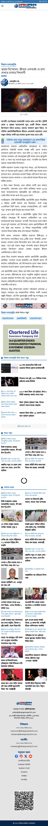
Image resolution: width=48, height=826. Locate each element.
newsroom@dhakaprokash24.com (24, 731)
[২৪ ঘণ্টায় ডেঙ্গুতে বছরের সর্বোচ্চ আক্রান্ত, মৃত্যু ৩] (12, 516)
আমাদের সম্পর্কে (24, 768)
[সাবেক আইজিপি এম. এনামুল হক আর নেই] (12, 574)
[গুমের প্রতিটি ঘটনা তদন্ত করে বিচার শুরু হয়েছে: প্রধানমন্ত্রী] (36, 460)
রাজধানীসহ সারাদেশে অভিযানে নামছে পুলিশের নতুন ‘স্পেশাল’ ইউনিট (36, 658)
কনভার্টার (24, 779)
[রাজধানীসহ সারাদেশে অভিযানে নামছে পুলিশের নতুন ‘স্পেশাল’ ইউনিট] (36, 649)
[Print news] (45, 88)
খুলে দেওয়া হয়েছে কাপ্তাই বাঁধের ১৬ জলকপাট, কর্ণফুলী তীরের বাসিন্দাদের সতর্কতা (35, 623)
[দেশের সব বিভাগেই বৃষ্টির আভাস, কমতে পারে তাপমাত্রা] (36, 494)
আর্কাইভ (24, 776)
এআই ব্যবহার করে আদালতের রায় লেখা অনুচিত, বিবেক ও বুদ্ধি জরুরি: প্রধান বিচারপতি (12, 623)
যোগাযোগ (24, 772)
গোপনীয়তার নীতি (24, 761)
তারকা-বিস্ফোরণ (35, 318)
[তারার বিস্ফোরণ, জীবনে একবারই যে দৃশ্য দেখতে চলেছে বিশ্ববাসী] (24, 100)
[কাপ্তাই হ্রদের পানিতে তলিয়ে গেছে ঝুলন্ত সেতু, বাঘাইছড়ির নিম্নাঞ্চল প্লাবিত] (36, 516)
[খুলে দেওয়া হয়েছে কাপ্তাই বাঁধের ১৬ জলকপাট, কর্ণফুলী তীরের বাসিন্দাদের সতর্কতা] (36, 614)
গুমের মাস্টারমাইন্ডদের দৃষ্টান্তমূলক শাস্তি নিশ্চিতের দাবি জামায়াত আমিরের (11, 663)
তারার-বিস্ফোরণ (7, 318)
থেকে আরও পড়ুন (15, 312)
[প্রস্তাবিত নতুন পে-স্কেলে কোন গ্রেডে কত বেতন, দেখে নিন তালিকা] (12, 460)
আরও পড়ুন (8, 433)
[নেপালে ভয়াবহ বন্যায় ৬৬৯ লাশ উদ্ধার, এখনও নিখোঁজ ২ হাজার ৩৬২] (12, 594)
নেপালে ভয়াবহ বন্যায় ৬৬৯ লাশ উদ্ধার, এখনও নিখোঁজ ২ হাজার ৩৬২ (11, 605)
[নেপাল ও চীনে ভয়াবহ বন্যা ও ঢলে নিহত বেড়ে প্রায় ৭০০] (36, 444)
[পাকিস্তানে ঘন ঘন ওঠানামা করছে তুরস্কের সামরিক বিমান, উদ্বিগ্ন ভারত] (36, 630)
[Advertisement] (24, 36)
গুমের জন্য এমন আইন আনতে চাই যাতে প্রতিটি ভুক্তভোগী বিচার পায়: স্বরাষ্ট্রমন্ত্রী (11, 686)
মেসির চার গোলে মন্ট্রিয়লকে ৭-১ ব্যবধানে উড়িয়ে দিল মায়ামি (11, 542)
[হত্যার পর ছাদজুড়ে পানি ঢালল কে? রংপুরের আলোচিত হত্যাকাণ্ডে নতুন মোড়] (12, 631)
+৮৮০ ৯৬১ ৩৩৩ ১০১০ (24, 727)
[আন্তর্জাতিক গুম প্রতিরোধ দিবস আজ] (36, 570)
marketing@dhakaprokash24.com (24, 746)
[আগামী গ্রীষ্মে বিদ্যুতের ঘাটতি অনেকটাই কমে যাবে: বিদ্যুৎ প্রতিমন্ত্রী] (36, 675)
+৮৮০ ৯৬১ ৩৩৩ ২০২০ (24, 743)
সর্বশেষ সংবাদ (9, 487)
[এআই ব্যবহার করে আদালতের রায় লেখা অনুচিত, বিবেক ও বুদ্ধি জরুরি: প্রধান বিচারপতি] (12, 614)
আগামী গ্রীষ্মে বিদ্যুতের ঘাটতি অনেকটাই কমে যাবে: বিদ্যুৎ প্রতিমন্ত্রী (35, 686)
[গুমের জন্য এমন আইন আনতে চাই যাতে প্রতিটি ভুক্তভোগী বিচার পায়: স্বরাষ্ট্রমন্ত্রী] (12, 675)
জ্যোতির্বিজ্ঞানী (21, 318)
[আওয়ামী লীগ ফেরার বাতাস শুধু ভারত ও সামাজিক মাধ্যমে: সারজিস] (36, 594)
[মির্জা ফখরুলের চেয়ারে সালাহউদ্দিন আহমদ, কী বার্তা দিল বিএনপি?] (12, 441)
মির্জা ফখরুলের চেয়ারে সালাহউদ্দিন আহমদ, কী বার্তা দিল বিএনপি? (11, 450)
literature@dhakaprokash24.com (24, 734)
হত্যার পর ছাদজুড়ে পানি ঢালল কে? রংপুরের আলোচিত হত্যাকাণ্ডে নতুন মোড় (12, 640)
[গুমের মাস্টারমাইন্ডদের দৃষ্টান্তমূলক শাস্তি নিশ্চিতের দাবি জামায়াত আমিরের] (12, 652)
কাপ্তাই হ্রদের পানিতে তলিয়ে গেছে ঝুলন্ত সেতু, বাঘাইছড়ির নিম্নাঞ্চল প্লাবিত (35, 527)
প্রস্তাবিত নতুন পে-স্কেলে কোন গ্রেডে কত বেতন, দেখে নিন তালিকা (11, 467)
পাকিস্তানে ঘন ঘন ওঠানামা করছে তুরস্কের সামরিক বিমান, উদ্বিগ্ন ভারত (35, 638)
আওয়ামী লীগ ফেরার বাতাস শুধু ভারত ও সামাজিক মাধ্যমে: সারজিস (35, 605)
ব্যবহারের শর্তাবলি (24, 764)
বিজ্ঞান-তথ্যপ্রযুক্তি (8, 64)
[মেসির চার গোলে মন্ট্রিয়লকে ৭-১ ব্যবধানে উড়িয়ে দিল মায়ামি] (12, 534)
